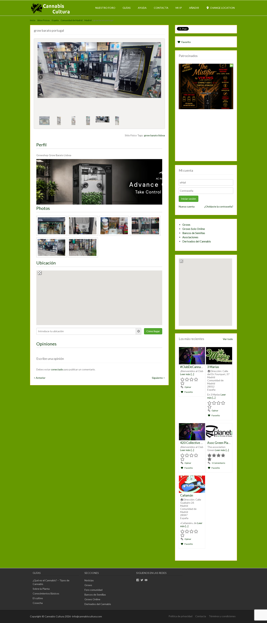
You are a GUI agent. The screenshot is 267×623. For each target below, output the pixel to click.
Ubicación (46, 262)
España (55, 20)
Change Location (222, 7)
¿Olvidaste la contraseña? (218, 206)
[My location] (138, 331)
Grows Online (92, 599)
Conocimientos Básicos (46, 593)
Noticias (89, 580)
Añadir (194, 7)
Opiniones (46, 343)
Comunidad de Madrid (71, 20)
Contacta (161, 7)
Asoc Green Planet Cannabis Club (229, 443)
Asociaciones (190, 237)
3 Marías (213, 367)
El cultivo (38, 598)
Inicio (32, 20)
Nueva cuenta (187, 206)
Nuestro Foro (105, 7)
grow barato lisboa (154, 135)
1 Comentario (218, 463)
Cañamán (186, 495)
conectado (57, 369)
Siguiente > (158, 377)
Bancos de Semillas (193, 233)
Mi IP (179, 7)
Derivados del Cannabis (196, 241)
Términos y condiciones (222, 616)
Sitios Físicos (43, 20)
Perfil (41, 144)
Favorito (186, 41)
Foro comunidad (93, 589)
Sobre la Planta (41, 588)
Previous (41, 77)
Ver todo (228, 339)
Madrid (88, 20)
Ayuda (142, 7)
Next (158, 77)
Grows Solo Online (193, 228)
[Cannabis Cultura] (50, 13)
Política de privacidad (180, 616)
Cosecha (38, 602)
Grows (186, 224)
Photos (43, 208)
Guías (127, 7)
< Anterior (39, 377)
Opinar (187, 387)
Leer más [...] (187, 374)
